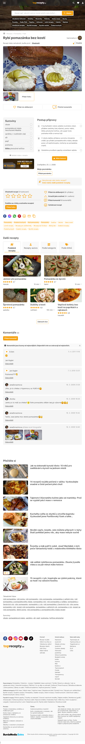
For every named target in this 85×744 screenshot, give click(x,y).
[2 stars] (13, 196)
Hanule (5, 284)
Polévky (47, 19)
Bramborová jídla (48, 690)
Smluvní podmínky (61, 655)
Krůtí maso (18, 690)
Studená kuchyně (20, 222)
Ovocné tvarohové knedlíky (48, 697)
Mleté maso (27, 690)
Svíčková (54, 685)
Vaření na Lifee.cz (45, 642)
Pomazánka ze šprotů (55, 279)
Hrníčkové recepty (18, 25)
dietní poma (21, 610)
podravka (44, 618)
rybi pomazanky (32, 599)
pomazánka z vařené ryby (63, 599)
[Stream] (26, 638)
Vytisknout (24, 216)
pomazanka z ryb (65, 607)
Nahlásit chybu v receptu (20, 155)
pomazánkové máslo (17, 618)
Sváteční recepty (63, 225)
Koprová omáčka (40, 700)
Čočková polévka (17, 700)
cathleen (33, 310)
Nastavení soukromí (58, 641)
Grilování (39, 22)
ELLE (71, 648)
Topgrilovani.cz (75, 644)
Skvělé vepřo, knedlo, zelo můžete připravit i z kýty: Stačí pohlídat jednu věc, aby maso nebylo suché (56, 531)
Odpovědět (9, 364)
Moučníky (39, 19)
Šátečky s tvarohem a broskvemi (13, 725)
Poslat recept (29, 216)
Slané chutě (69, 222)
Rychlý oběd (43, 702)
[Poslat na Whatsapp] (14, 216)
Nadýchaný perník (32, 702)
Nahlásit (57, 672)
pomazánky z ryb (35, 604)
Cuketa (58, 22)
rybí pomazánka (9, 599)
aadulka (6, 310)
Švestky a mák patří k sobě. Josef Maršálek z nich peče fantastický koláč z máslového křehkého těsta (55, 547)
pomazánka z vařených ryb (46, 607)
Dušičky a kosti (37, 304)
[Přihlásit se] (82, 3)
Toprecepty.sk (74, 640)
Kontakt (57, 679)
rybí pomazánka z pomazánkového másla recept (46, 610)
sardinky (29, 618)
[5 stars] (30, 196)
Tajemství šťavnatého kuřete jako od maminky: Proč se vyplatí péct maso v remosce (56, 499)
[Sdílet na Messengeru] (9, 216)
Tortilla (54, 683)
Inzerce (57, 661)
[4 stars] (24, 196)
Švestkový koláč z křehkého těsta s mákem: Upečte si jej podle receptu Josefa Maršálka (41, 716)
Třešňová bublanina (31, 687)
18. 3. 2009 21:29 (73, 385)
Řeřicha (31, 685)
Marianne (73, 646)
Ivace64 (61, 315)
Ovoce (22, 694)
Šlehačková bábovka (75, 685)
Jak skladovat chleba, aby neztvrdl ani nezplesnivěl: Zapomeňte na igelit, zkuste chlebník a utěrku (69, 710)
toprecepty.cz (72, 38)
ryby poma (74, 604)
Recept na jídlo (44, 640)
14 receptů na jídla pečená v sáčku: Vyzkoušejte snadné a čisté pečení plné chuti (54, 483)
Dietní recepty (49, 692)
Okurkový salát (29, 700)
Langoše (6, 702)
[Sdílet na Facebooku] (4, 216)
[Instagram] (15, 638)
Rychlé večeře (44, 25)
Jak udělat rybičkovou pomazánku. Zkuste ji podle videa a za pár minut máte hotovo (55, 563)
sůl (34, 618)
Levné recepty (8, 225)
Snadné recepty (21, 229)
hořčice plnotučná (56, 618)
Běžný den (52, 225)
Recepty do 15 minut (40, 225)
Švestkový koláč (61, 702)
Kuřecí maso (56, 19)
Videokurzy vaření (45, 644)
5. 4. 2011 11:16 (74, 352)
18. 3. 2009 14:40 (73, 427)
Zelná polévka (8, 687)
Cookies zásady (60, 648)
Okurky (64, 19)
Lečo (23, 702)
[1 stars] (8, 196)
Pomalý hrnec (58, 690)
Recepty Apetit (44, 646)
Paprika (31, 22)
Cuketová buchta (15, 702)
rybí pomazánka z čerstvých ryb (56, 604)
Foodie (57, 670)
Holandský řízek (52, 700)
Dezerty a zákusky (64, 683)
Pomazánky (17, 33)
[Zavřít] (80, 346)
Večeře (60, 222)
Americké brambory (22, 685)
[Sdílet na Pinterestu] (19, 216)
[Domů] (4, 34)
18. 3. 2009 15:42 (73, 413)
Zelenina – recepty (27, 683)
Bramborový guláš (74, 697)
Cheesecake (7, 700)
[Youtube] (21, 638)
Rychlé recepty (32, 25)
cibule (5, 618)
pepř (38, 618)
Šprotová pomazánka (13, 304)
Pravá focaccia (62, 685)
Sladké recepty (39, 692)
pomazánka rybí (39, 602)
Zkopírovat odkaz (34, 216)
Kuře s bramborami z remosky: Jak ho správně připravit (41, 712)
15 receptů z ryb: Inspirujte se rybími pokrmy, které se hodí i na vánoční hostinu (55, 579)
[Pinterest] (10, 638)
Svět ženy (43, 648)
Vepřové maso (36, 690)
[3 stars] (19, 196)
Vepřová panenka (44, 687)
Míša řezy (61, 700)
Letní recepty (49, 22)
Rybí (24, 33)
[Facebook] (5, 638)
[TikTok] (31, 638)
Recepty (9, 33)
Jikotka (12, 399)
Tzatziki (53, 687)
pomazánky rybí (9, 607)
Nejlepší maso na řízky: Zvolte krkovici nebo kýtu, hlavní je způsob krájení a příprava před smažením (69, 721)
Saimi (46, 284)
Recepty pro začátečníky (24, 225)
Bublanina (51, 702)
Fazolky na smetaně (31, 697)
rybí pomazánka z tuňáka (57, 602)
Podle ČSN (23, 22)
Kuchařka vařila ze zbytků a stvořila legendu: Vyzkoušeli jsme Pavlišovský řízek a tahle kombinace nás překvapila (52, 516)
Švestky (15, 22)
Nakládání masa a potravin (42, 683)
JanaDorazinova (15, 385)
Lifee (71, 650)
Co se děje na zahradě (42, 685)
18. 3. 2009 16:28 (73, 399)
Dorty (17, 694)
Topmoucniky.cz (75, 642)
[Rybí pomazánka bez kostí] (14, 435)
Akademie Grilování (19, 19)
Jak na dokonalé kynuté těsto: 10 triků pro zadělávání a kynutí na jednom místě (51, 466)
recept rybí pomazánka (26, 607)
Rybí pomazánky (33, 222)
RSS (56, 663)
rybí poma (21, 599)
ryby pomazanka (45, 599)
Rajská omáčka (63, 697)
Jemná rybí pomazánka (14, 279)
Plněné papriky (19, 697)
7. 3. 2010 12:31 (74, 371)
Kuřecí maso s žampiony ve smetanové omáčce (12, 713)
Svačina (53, 222)
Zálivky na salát (19, 687)
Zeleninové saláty (72, 692)
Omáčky (30, 19)
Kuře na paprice (71, 700)
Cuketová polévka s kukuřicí (39, 709)
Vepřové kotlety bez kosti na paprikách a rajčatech (68, 307)
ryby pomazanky (21, 604)
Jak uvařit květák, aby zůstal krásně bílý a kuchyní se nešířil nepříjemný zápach (69, 716)
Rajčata (65, 22)
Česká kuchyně (56, 25)
